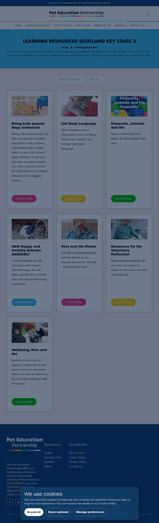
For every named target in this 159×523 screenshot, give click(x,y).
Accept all (34, 512)
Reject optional (58, 512)
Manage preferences (90, 512)
